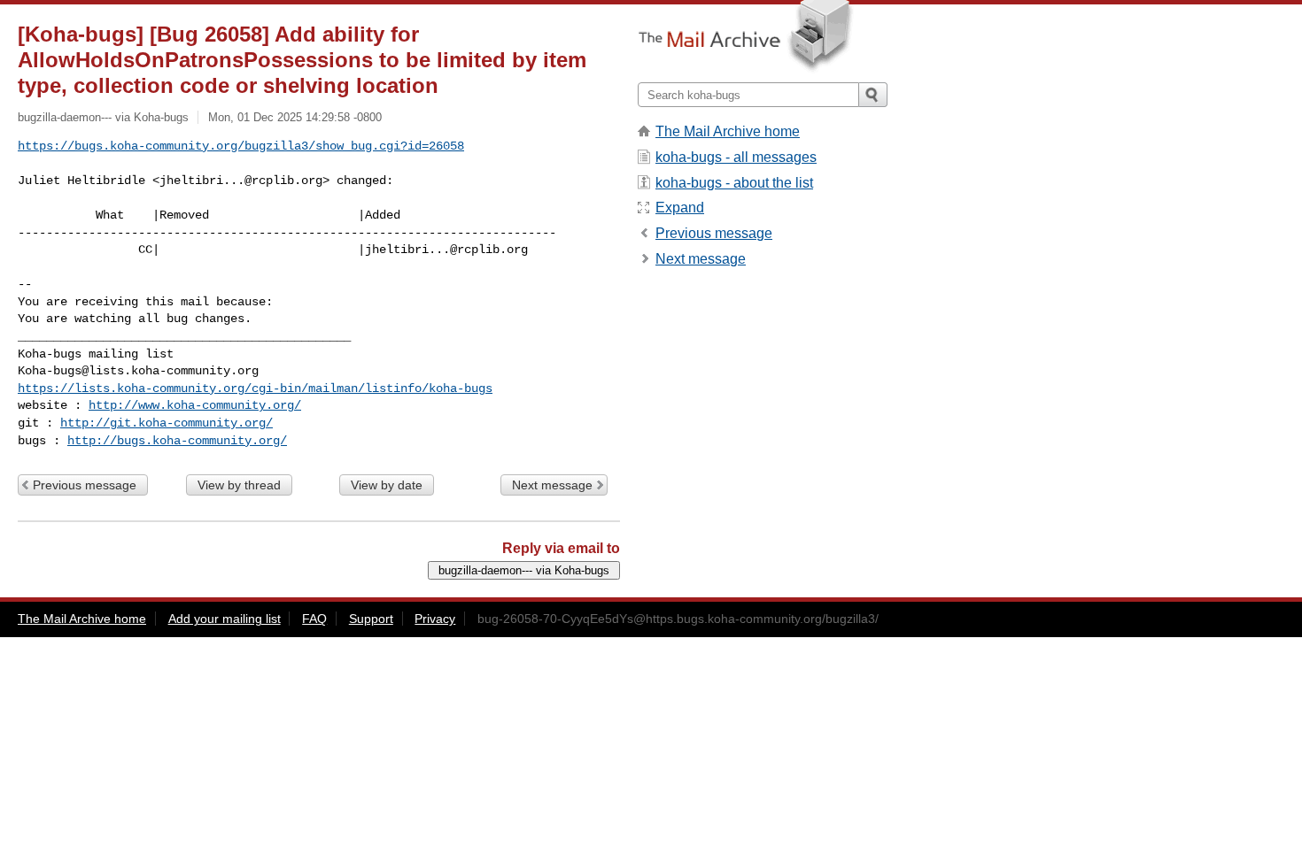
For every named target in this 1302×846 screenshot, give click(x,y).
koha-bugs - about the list (734, 182)
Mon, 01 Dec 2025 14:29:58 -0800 (295, 117)
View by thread (239, 485)
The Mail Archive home (727, 131)
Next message (552, 485)
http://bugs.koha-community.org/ (177, 441)
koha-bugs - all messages (736, 157)
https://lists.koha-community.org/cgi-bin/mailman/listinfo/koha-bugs (255, 388)
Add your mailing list (224, 618)
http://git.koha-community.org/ (166, 423)
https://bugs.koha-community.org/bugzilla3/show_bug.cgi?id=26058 (241, 146)
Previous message (84, 485)
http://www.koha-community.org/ (195, 405)
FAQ (314, 618)
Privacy (435, 618)
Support (371, 618)
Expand (679, 207)
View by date (386, 485)
